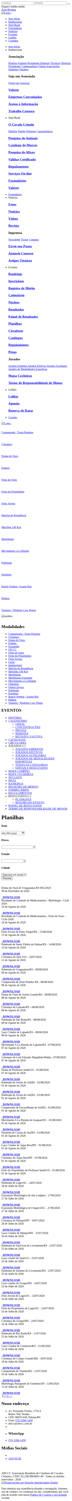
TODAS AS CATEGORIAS (31, 764)
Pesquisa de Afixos (21, 152)
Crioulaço (13, 637)
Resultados (16, 309)
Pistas (12, 352)
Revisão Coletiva (28, 736)
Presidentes (14, 66)
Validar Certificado (22, 159)
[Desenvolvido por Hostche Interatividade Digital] (29, 1482)
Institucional (15, 21)
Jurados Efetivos (37, 365)
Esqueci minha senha (13, 6)
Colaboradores (29, 66)
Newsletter (14, 239)
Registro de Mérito (21, 288)
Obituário (13, 684)
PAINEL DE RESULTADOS (25, 805)
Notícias (12, 31)
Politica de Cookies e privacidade (48, 1494)
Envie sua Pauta (20, 246)
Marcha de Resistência (20, 668)
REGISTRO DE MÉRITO (23, 786)
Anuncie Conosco (20, 253)
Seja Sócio (14, 18)
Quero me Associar (19, 83)
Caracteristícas (45, 131)
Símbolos (13, 69)
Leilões (12, 37)
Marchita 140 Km (18, 671)
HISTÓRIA (15, 717)
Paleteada (13, 690)
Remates (21, 733)
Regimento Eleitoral (38, 63)
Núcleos (23, 69)
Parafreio (13, 693)
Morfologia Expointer (20, 677)
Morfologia (14, 674)
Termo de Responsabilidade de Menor (35, 383)
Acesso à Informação (23, 104)
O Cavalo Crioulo (21, 124)
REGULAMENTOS (20, 793)
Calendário (16, 295)
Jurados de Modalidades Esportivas (27, 369)
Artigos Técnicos (20, 260)
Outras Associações (49, 66)
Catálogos (15, 338)
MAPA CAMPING (19, 771)
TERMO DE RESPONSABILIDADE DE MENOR (37, 808)
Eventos (12, 34)
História (12, 63)
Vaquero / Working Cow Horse (25, 702)
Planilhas (15, 323)
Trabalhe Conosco (21, 111)
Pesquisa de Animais (23, 138)
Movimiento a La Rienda (22, 680)
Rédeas (12, 699)
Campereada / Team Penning (24, 633)
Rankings (15, 274)
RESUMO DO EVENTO (29, 802)
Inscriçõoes (16, 281)
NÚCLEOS (15, 777)
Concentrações (27, 727)
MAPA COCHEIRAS (20, 774)
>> (10, 1396)
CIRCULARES (17, 742)
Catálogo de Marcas (22, 145)
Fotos (12, 204)
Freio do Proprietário (19, 655)
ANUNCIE (14, 1458)
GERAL (20, 724)
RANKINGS (15, 783)
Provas (20, 730)
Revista (13, 225)
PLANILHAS (23, 799)
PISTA (12, 780)
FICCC (12, 649)
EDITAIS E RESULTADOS (31, 767)
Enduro (12, 643)
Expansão (13, 646)
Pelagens (31, 131)
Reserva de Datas (20, 410)
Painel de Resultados (23, 316)
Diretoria (66, 63)
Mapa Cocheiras (20, 376)
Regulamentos (18, 166)
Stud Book (14, 25)
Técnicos (55, 63)
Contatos (13, 40)
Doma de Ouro (16, 640)
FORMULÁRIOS (18, 789)
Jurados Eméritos (18, 365)
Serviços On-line (20, 173)
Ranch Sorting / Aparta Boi (23, 696)
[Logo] (6, 423)
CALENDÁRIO (17, 720)
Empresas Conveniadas (25, 97)
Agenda (14, 403)
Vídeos (13, 219)
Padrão (22, 131)
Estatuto (22, 63)
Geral (11, 662)
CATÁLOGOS (17, 739)
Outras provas (16, 687)
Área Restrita (8, 9)
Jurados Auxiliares (57, 365)
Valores (13, 90)
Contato (12, 417)
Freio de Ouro (16, 652)
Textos (24, 239)
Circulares (15, 331)
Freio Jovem (15, 659)
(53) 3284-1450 (24, 1420)
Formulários (15, 28)
